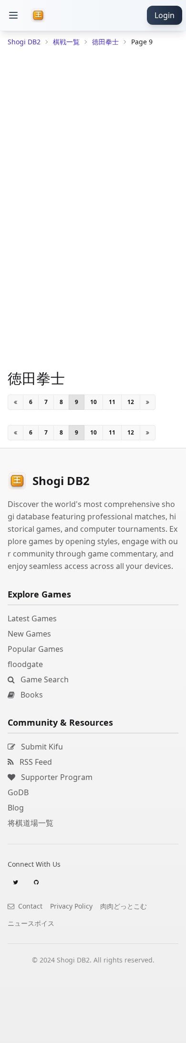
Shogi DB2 (24, 41)
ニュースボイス (31, 923)
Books (31, 694)
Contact (29, 906)
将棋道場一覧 (30, 823)
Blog (16, 807)
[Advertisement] (93, 1031)
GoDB (18, 792)
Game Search (44, 679)
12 (130, 402)
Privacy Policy (71, 906)
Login (165, 15)
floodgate (25, 664)
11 (112, 402)
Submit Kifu (41, 746)
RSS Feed (35, 762)
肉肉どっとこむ (123, 906)
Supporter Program (56, 777)
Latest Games (32, 618)
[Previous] (15, 402)
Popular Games (35, 649)
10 (93, 402)
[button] (13, 15)
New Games (29, 633)
